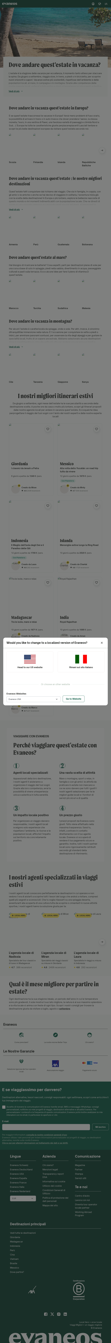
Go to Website (73, 698)
